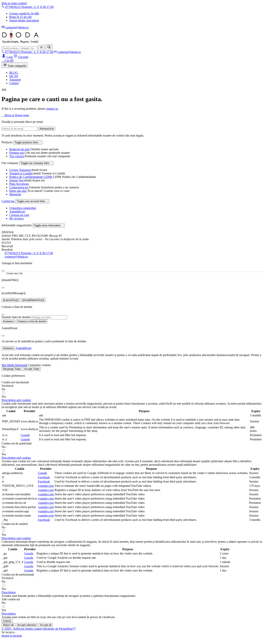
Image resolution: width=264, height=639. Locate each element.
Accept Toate (31, 368)
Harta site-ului (18, 190)
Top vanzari (17, 156)
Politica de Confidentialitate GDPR (31, 177)
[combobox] (19, 48)
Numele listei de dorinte (16, 317)
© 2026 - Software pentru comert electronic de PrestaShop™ (39, 628)
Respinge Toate (11, 368)
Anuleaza (8, 321)
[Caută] (49, 47)
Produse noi (17, 152)
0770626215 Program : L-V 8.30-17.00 (29, 253)
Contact (14, 83)
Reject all (8, 625)
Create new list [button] (12, 273)
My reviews (16, 218)
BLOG (13, 72)
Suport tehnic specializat (24, 20)
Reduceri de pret (19, 149)
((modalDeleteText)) (33, 300)
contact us (52, 108)
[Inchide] (3, 270)
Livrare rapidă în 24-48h (24, 13)
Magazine (15, 194)
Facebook (44, 477)
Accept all (45, 625)
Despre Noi (16, 180)
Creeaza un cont (19, 215)
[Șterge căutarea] (41, 47)
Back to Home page (15, 115)
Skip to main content (14, 3)
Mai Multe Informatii (14, 365)
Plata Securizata (19, 183)
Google (25, 435)
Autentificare (17, 211)
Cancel (7, 620)
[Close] (3, 287)
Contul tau (8, 201)
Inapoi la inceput (12, 635)
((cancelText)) (10, 300)
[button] (16, 400)
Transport (15, 79)
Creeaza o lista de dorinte (31, 321)
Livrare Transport (20, 170)
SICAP (13, 76)
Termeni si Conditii (21, 173)
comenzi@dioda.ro (16, 256)
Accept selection (26, 625)
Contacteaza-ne (19, 187)
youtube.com (46, 485)
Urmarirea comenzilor (22, 208)
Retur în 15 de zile (20, 17)
